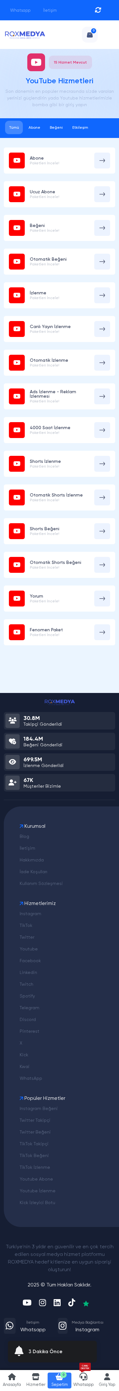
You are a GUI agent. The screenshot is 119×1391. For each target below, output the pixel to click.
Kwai (25, 1066)
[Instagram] (42, 1303)
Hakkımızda (32, 859)
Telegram (29, 1007)
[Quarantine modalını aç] (98, 10)
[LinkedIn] (57, 1303)
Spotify (27, 995)
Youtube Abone (36, 1179)
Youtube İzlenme (38, 1190)
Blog (24, 836)
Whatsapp (19, 10)
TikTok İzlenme (35, 1167)
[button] (36, 1380)
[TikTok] (71, 1303)
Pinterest (29, 1031)
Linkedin (28, 972)
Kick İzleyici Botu (37, 1202)
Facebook (30, 960)
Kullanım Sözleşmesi (41, 883)
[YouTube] (27, 1303)
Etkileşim (80, 127)
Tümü (14, 127)
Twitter (27, 937)
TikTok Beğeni (34, 1155)
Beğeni (56, 127)
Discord (28, 1019)
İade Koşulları (33, 871)
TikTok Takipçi (34, 1143)
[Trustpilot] (86, 1303)
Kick (24, 1054)
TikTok (26, 925)
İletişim (49, 10)
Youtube (29, 948)
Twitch (26, 984)
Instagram (30, 913)
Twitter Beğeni (35, 1131)
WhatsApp (31, 1078)
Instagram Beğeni (39, 1108)
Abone (34, 127)
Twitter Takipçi (35, 1120)
